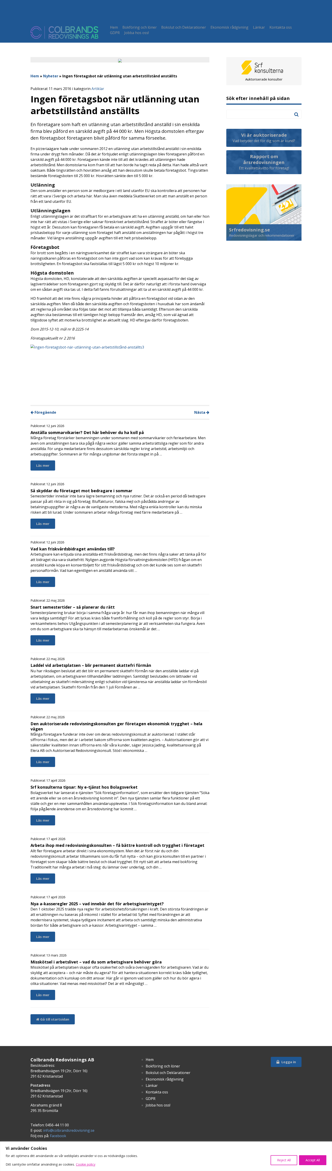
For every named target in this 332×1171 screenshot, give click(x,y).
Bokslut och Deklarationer (183, 27)
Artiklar (97, 88)
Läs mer (42, 465)
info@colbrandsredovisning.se (68, 1130)
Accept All (313, 1160)
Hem (114, 27)
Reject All (284, 1160)
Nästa (200, 412)
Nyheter (50, 76)
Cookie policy (85, 1164)
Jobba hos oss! (136, 32)
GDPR (115, 32)
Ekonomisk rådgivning (229, 27)
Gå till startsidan (54, 1019)
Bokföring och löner (139, 27)
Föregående (45, 412)
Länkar (259, 27)
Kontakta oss (280, 27)
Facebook (58, 1135)
